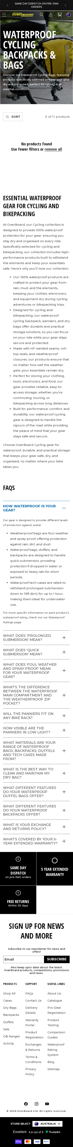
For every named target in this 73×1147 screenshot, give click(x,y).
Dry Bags (10, 1008)
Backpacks (11, 1015)
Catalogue (54, 1000)
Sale (6, 1029)
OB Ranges (11, 1036)
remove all (53, 149)
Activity (8, 1043)
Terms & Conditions (33, 1059)
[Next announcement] (65, 5)
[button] (41, 14)
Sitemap (53, 1069)
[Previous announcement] (7, 5)
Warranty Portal (32, 1022)
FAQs (29, 993)
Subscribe (57, 959)
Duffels (8, 1022)
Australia (48, 1123)
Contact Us (33, 1000)
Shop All (9, 993)
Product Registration (34, 1034)
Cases (7, 1000)
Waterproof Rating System (55, 1050)
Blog (50, 1062)
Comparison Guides (56, 1034)
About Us (54, 993)
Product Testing (53, 1022)
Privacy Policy (30, 1071)
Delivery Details (31, 1010)
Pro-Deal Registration (56, 1010)
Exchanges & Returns (33, 1047)
